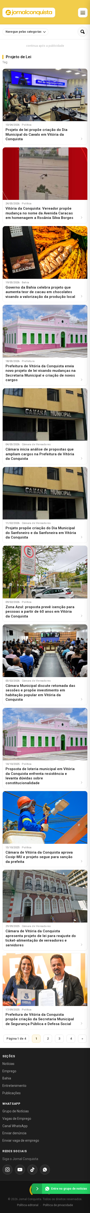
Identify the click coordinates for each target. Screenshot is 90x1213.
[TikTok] (32, 1170)
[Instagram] (7, 1170)
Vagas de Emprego (16, 1118)
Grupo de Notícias (15, 1111)
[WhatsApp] (45, 1170)
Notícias (8, 1064)
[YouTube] (20, 1170)
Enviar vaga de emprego (20, 1140)
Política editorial (27, 1205)
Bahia (6, 1078)
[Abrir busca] (82, 31)
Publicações (11, 1093)
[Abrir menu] (83, 12)
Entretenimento (14, 1086)
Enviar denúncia (14, 1133)
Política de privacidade (58, 1205)
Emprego (9, 1071)
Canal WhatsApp (15, 1126)
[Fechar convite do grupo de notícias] (36, 1188)
